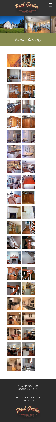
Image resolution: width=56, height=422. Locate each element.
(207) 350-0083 (28, 400)
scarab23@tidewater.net (28, 397)
